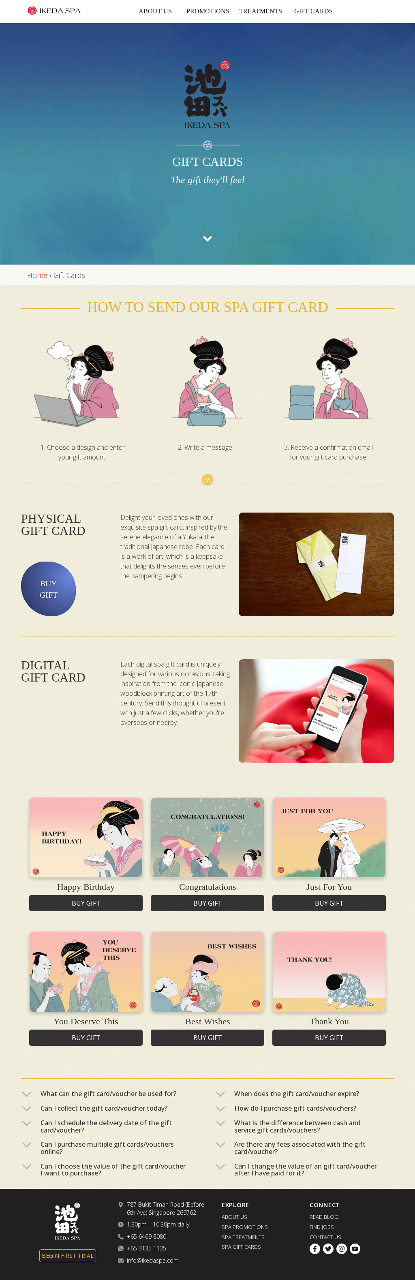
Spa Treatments (243, 1236)
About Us (155, 11)
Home (37, 275)
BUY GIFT (86, 903)
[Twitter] (328, 1249)
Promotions (207, 11)
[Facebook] (315, 1249)
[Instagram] (341, 1249)
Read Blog (324, 1216)
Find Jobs (322, 1227)
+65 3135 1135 (146, 1248)
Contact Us (325, 1236)
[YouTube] (355, 1249)
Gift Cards (313, 11)
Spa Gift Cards (241, 1246)
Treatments (260, 11)
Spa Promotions (245, 1227)
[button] (110, 1094)
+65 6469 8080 (146, 1236)
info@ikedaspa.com (153, 1260)
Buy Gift (49, 589)
